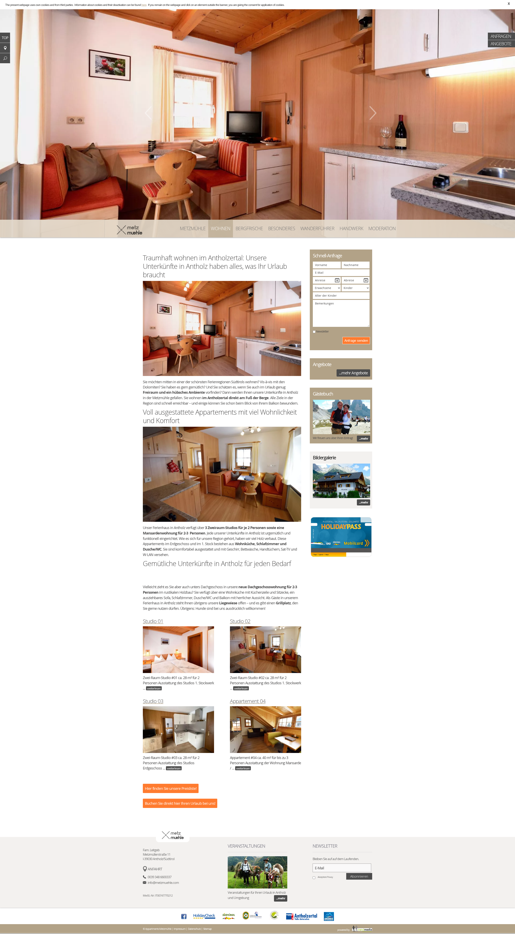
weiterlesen (154, 688)
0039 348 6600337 (159, 877)
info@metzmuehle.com (163, 882)
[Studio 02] (265, 650)
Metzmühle (193, 228)
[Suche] (5, 58)
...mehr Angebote (353, 373)
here (143, 4)
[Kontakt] (5, 48)
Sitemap (207, 929)
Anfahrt (155, 869)
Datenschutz (194, 929)
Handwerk (351, 228)
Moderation (382, 228)
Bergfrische (249, 228)
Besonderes (281, 228)
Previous (148, 113)
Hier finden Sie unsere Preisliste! (171, 788)
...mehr (363, 438)
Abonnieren (359, 876)
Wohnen (220, 228)
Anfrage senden (356, 341)
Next (373, 113)
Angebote (501, 44)
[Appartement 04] (265, 730)
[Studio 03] (178, 730)
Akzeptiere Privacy (325, 876)
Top (5, 37)
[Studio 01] (178, 650)
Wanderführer (317, 228)
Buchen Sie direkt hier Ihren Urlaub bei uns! (180, 803)
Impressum (179, 929)
